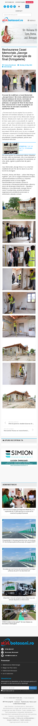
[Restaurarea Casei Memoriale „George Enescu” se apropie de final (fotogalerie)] (19, 81)
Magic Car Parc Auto (10, 668)
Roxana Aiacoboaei (10, 65)
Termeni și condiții (9, 718)
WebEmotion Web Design (11, 665)
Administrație (8, 67)
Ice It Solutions (8, 673)
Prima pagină (8, 702)
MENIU (32, 20)
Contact (17, 702)
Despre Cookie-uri (13, 720)
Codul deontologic (19, 703)
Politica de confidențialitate (24, 691)
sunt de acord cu (18, 691)
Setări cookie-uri (25, 720)
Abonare (33, 688)
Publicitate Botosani (10, 671)
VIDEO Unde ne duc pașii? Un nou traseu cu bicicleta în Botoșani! (17, 623)
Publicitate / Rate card (28, 702)
